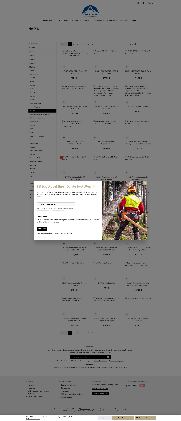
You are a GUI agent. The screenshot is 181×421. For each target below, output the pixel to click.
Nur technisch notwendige (122, 418)
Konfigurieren (104, 418)
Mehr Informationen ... (33, 419)
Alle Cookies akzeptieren (145, 418)
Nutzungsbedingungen (58, 210)
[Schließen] (145, 183)
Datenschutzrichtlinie (43, 210)
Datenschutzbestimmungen (56, 220)
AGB (91, 220)
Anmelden (42, 229)
